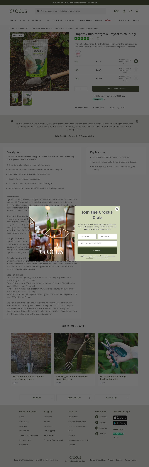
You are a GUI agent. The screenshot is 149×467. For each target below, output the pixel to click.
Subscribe (97, 250)
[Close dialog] (117, 209)
